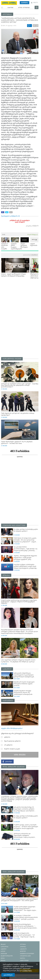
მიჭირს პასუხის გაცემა (12, 749)
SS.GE (3, 234)
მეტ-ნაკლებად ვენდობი (12, 741)
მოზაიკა (6, 575)
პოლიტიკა (7, 14)
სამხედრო (7, 669)
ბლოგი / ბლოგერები (24, 7)
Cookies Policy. (27, 970)
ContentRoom (30, 255)
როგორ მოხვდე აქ (32, 234)
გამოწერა (24, 3)
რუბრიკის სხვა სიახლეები (14, 525)
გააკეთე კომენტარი (32, 226)
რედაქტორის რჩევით (12, 359)
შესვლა (35, 2)
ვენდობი (7, 737)
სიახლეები (10, 7)
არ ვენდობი (8, 745)
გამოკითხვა (8, 701)
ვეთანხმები (8, 975)
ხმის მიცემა (20, 755)
